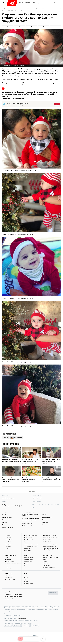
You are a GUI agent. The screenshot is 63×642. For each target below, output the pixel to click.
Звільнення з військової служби (51, 537)
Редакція (4, 514)
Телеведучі (4, 522)
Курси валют (8, 559)
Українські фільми (28, 559)
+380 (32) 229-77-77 (13, 617)
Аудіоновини (8, 546)
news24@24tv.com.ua (8, 498)
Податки (7, 566)
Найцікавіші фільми (29, 557)
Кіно (25, 555)
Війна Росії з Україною (30, 535)
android (8, 625)
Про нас (4, 512)
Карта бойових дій (28, 539)
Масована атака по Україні (30, 546)
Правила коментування (27, 523)
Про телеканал (5, 519)
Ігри (43, 524)
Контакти (44, 512)
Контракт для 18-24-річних (50, 544)
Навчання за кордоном (49, 567)
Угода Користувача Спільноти (29, 520)
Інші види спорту (28, 583)
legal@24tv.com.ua (22, 618)
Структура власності (47, 517)
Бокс (25, 575)
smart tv (25, 625)
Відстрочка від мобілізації (49, 546)
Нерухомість (8, 573)
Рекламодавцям (6, 524)
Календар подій (30, 3)
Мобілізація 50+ (47, 539)
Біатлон (26, 581)
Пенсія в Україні (9, 568)
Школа (45, 561)
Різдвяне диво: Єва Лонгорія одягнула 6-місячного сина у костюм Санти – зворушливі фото (40, 8)
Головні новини (9, 537)
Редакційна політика (7, 517)
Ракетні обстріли (28, 537)
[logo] (12, 3)
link (33, 504)
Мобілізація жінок (47, 542)
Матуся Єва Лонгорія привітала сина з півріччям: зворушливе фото (34, 79)
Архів (43, 519)
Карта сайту (45, 522)
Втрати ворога (27, 550)
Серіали (26, 566)
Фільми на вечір (28, 561)
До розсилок (53, 592)
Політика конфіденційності (28, 512)
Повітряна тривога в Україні (31, 544)
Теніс (25, 579)
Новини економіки (10, 555)
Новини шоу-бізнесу (13, 8)
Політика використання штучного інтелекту (30, 515)
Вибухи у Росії (27, 548)
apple (17, 625)
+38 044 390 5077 (37, 498)
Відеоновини (8, 544)
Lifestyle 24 (4, 8)
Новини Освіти (47, 555)
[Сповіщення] (60, 3)
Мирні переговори (28, 542)
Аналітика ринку (9, 575)
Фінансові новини (9, 561)
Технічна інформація (27, 525)
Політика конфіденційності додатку (30, 518)
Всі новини (8, 535)
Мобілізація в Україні (49, 535)
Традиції (21, 3)
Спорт (26, 573)
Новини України (9, 539)
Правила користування (7, 527)
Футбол (26, 577)
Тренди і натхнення (10, 579)
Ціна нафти (8, 557)
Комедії (26, 563)
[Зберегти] (55, 26)
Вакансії (44, 514)
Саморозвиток (46, 565)
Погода (6, 548)
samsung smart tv (34, 625)
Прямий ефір (8, 542)
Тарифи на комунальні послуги (13, 563)
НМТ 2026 (45, 563)
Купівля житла (8, 577)
